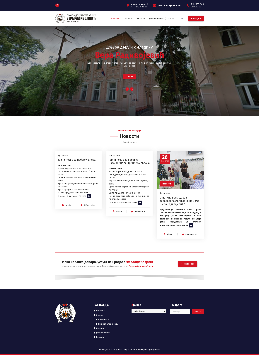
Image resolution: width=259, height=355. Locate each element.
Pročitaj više (92, 196)
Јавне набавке (156, 18)
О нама (126, 18)
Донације (196, 18)
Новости (141, 18)
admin (68, 205)
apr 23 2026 (63, 155)
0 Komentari (89, 205)
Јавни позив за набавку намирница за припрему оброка (129, 161)
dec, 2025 (165, 158)
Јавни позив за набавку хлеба (77, 159)
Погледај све (187, 264)
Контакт (171, 18)
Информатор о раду (108, 324)
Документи (103, 319)
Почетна (114, 18)
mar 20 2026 (114, 155)
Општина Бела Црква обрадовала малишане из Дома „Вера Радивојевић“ (179, 201)
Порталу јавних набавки (141, 266)
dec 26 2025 (165, 193)
